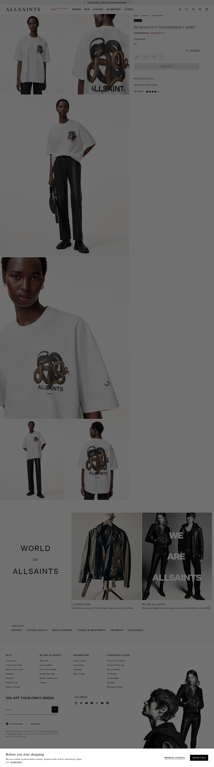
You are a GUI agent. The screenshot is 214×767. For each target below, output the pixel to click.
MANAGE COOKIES (175, 758)
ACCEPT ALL (199, 758)
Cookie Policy (16, 762)
